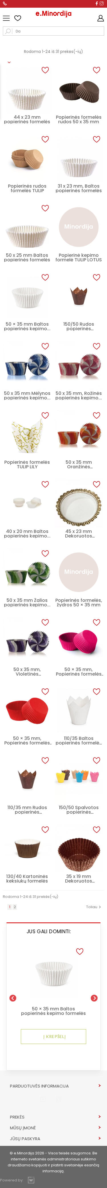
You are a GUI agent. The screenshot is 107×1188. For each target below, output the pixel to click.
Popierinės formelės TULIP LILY (27, 464)
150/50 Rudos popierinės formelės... (78, 329)
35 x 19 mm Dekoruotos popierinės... (79, 881)
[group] (53, 995)
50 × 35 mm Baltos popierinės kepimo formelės (53, 1011)
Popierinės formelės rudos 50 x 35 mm (79, 119)
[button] (79, 951)
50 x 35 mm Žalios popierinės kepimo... (27, 602)
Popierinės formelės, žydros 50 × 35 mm (78, 602)
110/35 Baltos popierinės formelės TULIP (79, 743)
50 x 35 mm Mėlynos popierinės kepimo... (27, 395)
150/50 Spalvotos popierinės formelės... (79, 812)
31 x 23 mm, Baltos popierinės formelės (79, 188)
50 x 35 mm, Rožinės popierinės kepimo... (78, 395)
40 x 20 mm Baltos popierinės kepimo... (27, 533)
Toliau (94, 907)
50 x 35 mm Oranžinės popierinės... (79, 467)
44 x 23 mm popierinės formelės (27, 119)
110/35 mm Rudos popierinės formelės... (27, 812)
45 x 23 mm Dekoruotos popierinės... (79, 536)
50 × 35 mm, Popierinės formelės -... (79, 674)
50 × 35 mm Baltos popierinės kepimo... (27, 326)
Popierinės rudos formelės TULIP (27, 188)
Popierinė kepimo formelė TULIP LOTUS (78, 257)
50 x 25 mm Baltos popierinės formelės (27, 257)
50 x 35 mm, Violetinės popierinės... (27, 674)
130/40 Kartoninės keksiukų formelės (27, 878)
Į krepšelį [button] (54, 1036)
